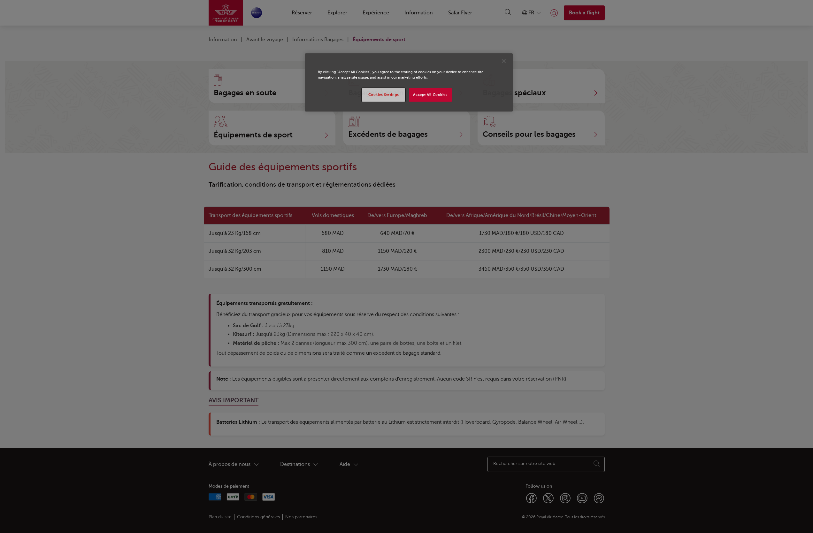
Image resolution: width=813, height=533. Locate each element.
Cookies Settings (383, 95)
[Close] (504, 61)
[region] (409, 82)
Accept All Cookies (430, 95)
